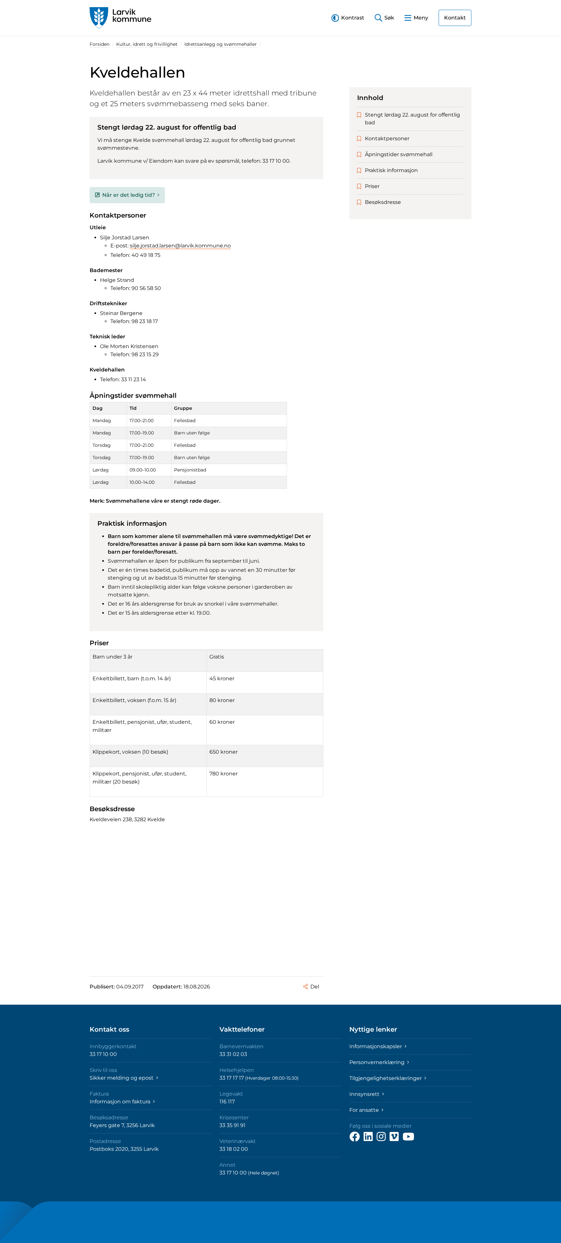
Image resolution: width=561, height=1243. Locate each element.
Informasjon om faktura (121, 1102)
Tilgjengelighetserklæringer (386, 1078)
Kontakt (455, 18)
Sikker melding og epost (122, 1078)
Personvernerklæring (377, 1062)
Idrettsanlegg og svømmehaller (220, 44)
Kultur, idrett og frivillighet (147, 44)
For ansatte (364, 1110)
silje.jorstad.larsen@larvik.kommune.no (180, 246)
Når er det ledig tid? (128, 195)
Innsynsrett (365, 1094)
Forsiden (99, 44)
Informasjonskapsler (376, 1046)
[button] (347, 17)
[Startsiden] (120, 18)
